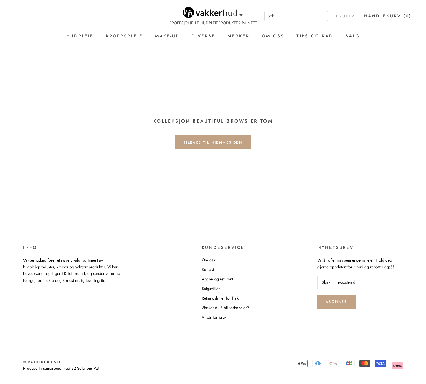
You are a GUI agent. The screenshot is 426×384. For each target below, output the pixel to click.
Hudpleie (80, 36)
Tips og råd (314, 36)
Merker (238, 36)
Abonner (336, 301)
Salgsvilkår (211, 288)
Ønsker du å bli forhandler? (225, 308)
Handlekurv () (388, 16)
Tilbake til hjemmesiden (213, 142)
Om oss (273, 36)
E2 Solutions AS (85, 368)
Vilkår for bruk (214, 317)
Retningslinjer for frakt (220, 298)
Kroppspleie (124, 36)
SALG (352, 36)
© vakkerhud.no (42, 362)
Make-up (167, 36)
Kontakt (208, 269)
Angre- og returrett (217, 279)
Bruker (345, 16)
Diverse (203, 36)
